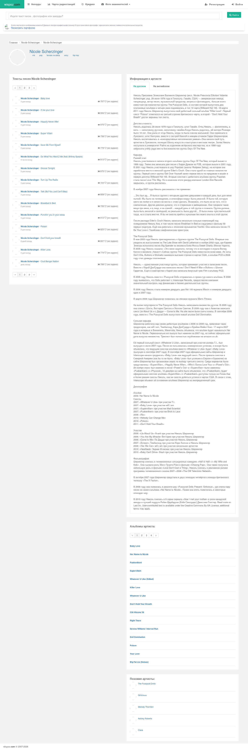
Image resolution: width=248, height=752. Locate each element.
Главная (13, 42)
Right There (135, 620)
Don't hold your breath (51, 237)
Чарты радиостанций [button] (63, 4)
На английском (161, 86)
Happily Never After (50, 121)
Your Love (135, 653)
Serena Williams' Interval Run (144, 628)
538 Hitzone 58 (137, 612)
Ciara (140, 730)
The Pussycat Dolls (147, 683)
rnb (33, 55)
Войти (239, 4)
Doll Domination (137, 637)
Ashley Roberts (145, 718)
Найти (235, 15)
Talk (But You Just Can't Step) (54, 191)
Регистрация (216, 4)
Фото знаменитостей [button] (117, 4)
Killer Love (45, 249)
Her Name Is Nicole (139, 554)
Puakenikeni (136, 562)
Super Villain (46, 133)
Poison (44, 226)
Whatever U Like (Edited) (142, 578)
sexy (66, 55)
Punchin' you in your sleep (53, 214)
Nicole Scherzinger (30, 42)
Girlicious (142, 695)
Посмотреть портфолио (23, 27)
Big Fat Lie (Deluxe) (139, 661)
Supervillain (135, 570)
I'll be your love (47, 109)
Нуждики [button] (90, 4)
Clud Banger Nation (50, 261)
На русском (139, 86)
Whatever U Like (138, 595)
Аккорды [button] (36, 4)
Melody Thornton (146, 706)
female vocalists (53, 55)
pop (40, 55)
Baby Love (135, 545)
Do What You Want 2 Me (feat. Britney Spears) (62, 156)
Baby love (45, 98)
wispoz (12, 4)
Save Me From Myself (50, 144)
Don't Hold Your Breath (141, 603)
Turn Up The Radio (49, 179)
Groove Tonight (48, 168)
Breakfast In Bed (48, 203)
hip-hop (76, 55)
